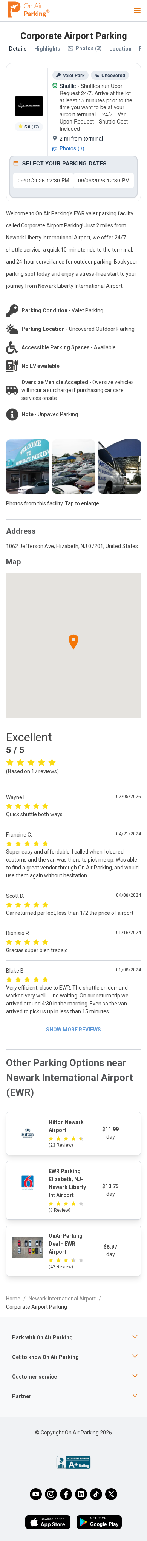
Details (18, 49)
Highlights (47, 49)
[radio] (10, 761)
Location (120, 49)
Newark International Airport (62, 1298)
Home (13, 1298)
